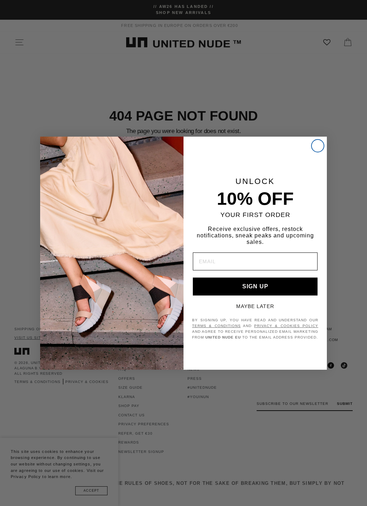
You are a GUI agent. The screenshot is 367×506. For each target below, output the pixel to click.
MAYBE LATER (255, 306)
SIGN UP (255, 286)
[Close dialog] (317, 145)
